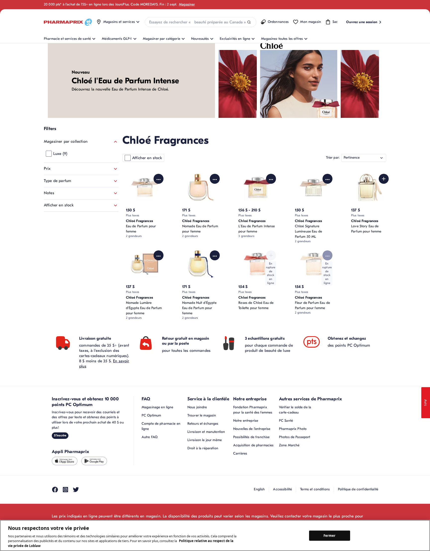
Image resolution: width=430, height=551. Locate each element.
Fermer (329, 535)
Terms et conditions (315, 489)
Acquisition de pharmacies (253, 445)
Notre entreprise (245, 420)
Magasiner (187, 4)
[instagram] (65, 489)
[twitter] (76, 489)
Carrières (240, 453)
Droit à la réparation (202, 448)
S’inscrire (60, 435)
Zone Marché (289, 445)
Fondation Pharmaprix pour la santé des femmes (252, 409)
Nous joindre (197, 407)
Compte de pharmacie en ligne (161, 426)
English (259, 489)
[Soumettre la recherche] (249, 22)
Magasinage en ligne (157, 407)
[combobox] (200, 22)
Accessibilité (282, 489)
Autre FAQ (150, 437)
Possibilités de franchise (251, 437)
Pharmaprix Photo (293, 429)
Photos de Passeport (294, 437)
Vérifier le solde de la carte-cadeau (295, 409)
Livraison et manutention (206, 432)
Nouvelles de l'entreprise (251, 429)
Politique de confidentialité (358, 489)
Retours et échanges (202, 423)
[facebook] (55, 489)
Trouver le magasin (201, 415)
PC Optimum (151, 415)
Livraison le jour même (204, 440)
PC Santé (286, 420)
